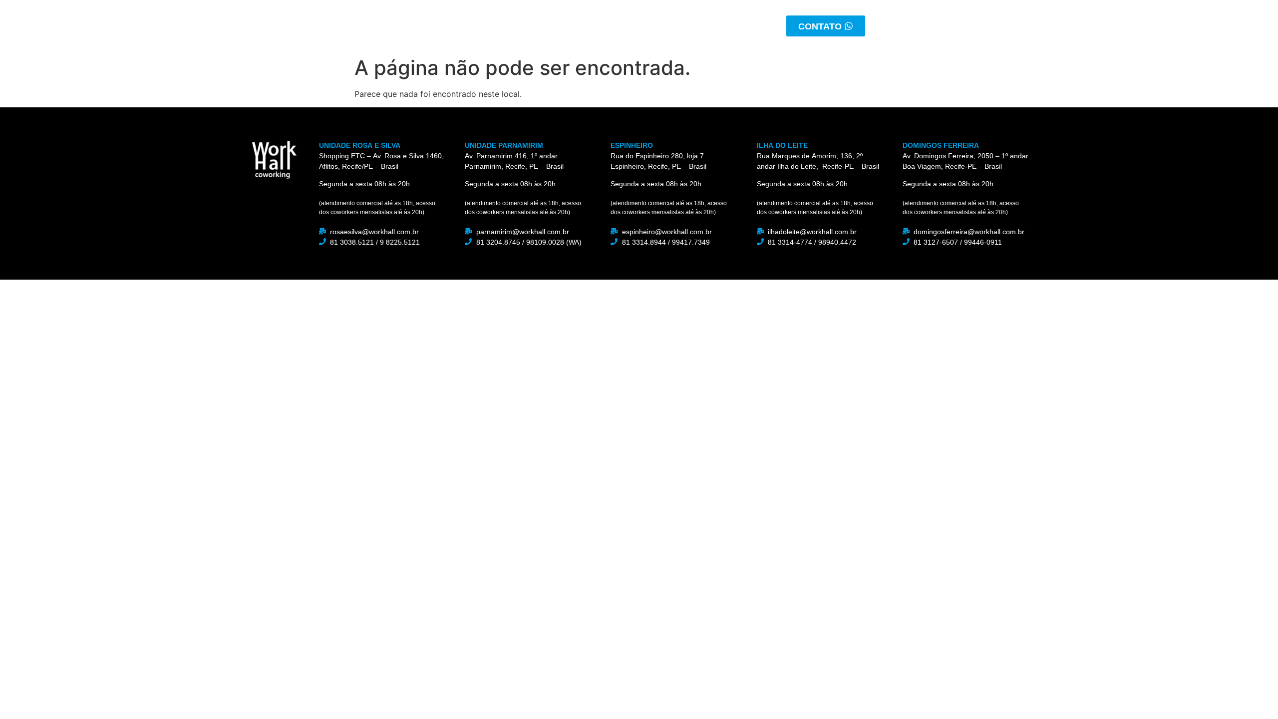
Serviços (557, 25)
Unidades (619, 25)
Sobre (501, 25)
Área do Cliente (697, 25)
